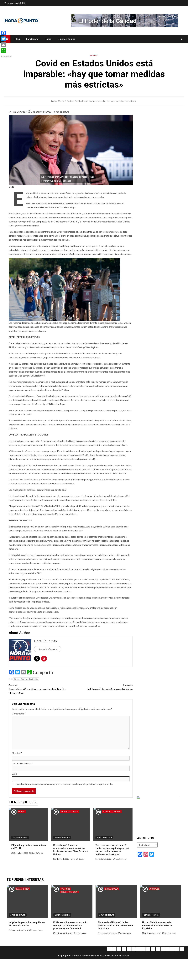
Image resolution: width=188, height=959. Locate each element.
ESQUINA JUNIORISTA (69, 892)
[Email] (6, 45)
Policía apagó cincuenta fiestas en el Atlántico (109, 686)
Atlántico (107, 812)
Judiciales (65, 812)
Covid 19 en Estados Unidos (26, 679)
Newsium (109, 955)
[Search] (182, 39)
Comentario (18, 713)
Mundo (93, 55)
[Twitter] (6, 39)
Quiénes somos (66, 39)
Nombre (17, 753)
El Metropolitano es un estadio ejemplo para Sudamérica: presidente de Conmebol (70, 925)
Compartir (43, 672)
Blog (17, 39)
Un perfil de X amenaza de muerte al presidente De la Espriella (157, 925)
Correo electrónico (22, 763)
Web (14, 773)
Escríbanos (32, 39)
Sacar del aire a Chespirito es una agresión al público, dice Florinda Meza (37, 688)
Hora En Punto (19, 111)
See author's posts (47, 649)
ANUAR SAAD (125, 933)
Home (48, 39)
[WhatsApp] (6, 51)
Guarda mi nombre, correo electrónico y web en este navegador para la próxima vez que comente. (64, 783)
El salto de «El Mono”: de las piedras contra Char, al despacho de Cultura (116, 925)
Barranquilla (22, 889)
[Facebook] (6, 33)
